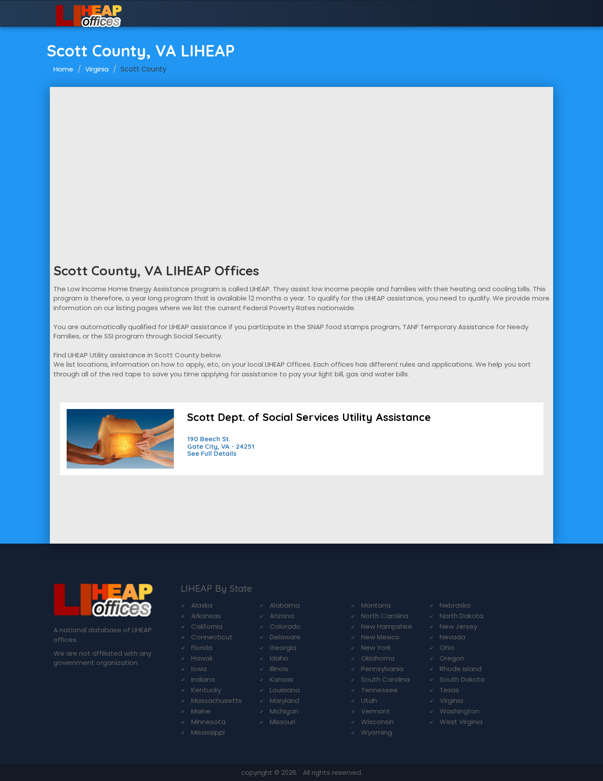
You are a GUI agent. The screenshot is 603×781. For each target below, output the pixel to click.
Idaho (279, 658)
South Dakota (462, 679)
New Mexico (380, 637)
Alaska (201, 605)
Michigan (284, 711)
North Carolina (384, 615)
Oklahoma (378, 658)
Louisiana (285, 690)
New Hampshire (386, 626)
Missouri (282, 721)
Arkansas (206, 615)
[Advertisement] (301, 153)
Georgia (283, 647)
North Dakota (461, 615)
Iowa (199, 668)
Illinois (279, 668)
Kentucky (206, 690)
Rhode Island (461, 668)
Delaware (285, 637)
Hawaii (201, 658)
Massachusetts (216, 700)
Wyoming (376, 732)
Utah (369, 700)
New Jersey (458, 626)
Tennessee (379, 690)
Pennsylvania (382, 668)
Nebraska (455, 605)
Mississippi (208, 732)
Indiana (203, 679)
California (206, 626)
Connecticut (212, 637)
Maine (201, 711)
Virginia (97, 69)
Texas (449, 690)
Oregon (452, 658)
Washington (459, 711)
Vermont (375, 711)
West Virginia (461, 721)
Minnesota (208, 721)
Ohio (447, 647)
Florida (201, 647)
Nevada (452, 637)
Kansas (282, 679)
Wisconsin (377, 721)
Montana (376, 605)
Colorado (285, 626)
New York (376, 647)
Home (63, 69)
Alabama (285, 605)
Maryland (284, 700)
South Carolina (385, 679)
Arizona (282, 615)
